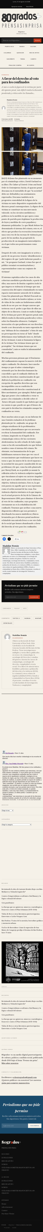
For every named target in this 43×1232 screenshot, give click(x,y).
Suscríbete (29, 6)
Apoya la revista (17, 6)
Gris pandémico (8, 903)
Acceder (14, 1227)
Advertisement (7, 1207)
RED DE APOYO (34, 53)
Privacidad (7, 1227)
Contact (4, 1210)
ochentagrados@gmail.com (24, 1077)
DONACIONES (7, 1158)
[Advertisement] (21, 854)
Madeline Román (12, 100)
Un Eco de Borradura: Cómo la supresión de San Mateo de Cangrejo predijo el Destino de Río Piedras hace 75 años (22, 930)
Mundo (22, 46)
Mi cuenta (30, 65)
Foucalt (17, 608)
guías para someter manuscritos (16, 1083)
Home (4, 1204)
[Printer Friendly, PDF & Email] (22, 532)
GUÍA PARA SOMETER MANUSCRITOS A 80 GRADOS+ (18, 1169)
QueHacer (20, 53)
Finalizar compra (15, 65)
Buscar (37, 40)
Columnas (7, 53)
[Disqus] (22, 722)
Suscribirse (34, 597)
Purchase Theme (8, 1214)
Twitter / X (16, 618)
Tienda (22, 59)
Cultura (33, 46)
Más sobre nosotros (10, 1063)
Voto (24, 608)
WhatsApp (38, 618)
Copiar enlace (7, 623)
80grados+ (5, 74)
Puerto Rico (9, 46)
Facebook (27, 618)
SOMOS (5, 1164)
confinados (7, 608)
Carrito (33, 59)
